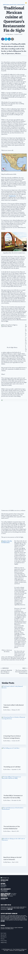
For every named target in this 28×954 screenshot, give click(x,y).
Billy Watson (10, 34)
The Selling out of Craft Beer (11, 767)
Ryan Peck (3, 886)
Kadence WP (21, 950)
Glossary (2, 938)
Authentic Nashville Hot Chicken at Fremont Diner (6, 671)
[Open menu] (26, 3)
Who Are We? (3, 935)
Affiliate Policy (4, 942)
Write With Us (3, 936)
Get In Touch (3, 933)
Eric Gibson (7, 710)
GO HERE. (3, 921)
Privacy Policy (4, 940)
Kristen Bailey (4, 885)
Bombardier (12, 196)
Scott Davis (3, 899)
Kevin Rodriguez (4, 891)
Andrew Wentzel (4, 890)
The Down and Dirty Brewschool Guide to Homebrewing (21, 671)
